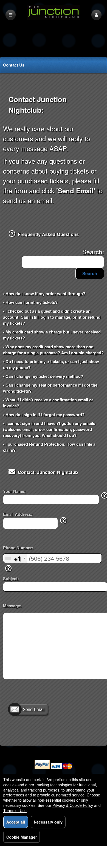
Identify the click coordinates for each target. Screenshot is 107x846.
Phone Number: (18, 548)
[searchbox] (63, 262)
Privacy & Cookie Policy (72, 805)
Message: (12, 606)
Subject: (11, 579)
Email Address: (17, 514)
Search (89, 273)
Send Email (30, 710)
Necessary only (48, 822)
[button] (96, 15)
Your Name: (14, 491)
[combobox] (15, 558)
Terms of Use (15, 810)
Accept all (15, 822)
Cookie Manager (21, 837)
